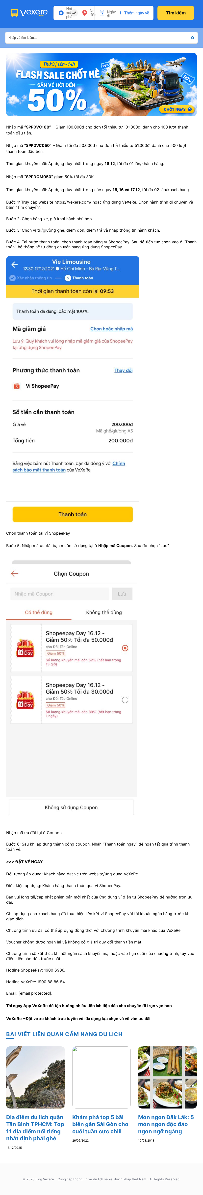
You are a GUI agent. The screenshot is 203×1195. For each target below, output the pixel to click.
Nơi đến (93, 13)
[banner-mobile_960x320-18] (101, 84)
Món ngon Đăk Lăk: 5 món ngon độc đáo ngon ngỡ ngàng (166, 1124)
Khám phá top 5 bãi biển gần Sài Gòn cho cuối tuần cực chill (100, 1124)
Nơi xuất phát (70, 13)
